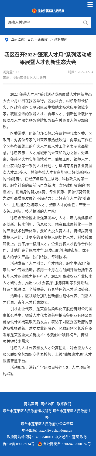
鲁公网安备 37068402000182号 (67, 444)
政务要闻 (60, 39)
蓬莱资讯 (44, 39)
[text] (42, 22)
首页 (31, 39)
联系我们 (64, 404)
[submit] (85, 22)
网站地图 (48, 404)
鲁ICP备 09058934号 (18, 444)
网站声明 (31, 404)
